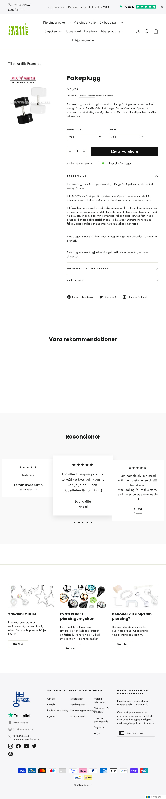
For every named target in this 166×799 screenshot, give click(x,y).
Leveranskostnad (87, 95)
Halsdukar (91, 31)
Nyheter (51, 716)
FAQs (97, 733)
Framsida (34, 63)
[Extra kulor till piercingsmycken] (83, 596)
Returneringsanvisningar (79, 710)
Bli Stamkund (77, 716)
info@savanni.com (23, 729)
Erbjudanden (81, 40)
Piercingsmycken (55, 22)
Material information (100, 700)
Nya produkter (111, 31)
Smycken (51, 31)
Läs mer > (148, 723)
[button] (155, 797)
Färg (112, 129)
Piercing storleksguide (101, 719)
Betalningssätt (77, 704)
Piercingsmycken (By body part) (97, 22)
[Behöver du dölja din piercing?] (135, 596)
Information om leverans (88, 268)
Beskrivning (77, 176)
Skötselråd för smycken (101, 710)
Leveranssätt (76, 699)
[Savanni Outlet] (31, 596)
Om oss (51, 699)
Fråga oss (75, 280)
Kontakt (51, 704)
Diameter (74, 129)
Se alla (18, 644)
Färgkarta (99, 727)
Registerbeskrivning (56, 710)
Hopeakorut (72, 31)
